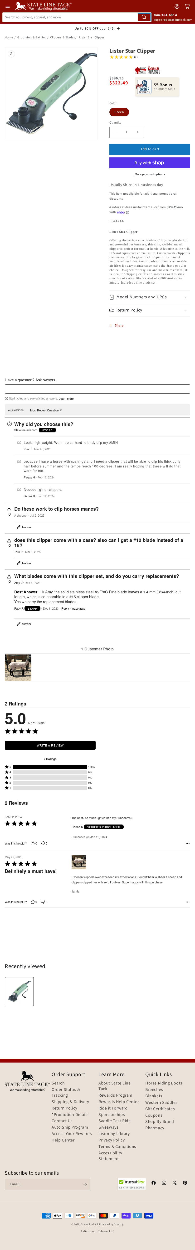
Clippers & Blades (62, 37)
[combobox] (76, 17)
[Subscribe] (85, 1184)
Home (9, 37)
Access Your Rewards (72, 1134)
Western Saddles (161, 1102)
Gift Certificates (160, 1109)
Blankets (153, 1096)
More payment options (150, 174)
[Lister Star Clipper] (19, 992)
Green (119, 112)
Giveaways (108, 1127)
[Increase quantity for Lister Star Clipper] (137, 132)
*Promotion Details (70, 1115)
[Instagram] (164, 1183)
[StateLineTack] (43, 6)
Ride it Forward (113, 1108)
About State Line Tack (114, 1086)
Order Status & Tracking (66, 1092)
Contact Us (62, 1121)
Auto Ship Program (70, 1127)
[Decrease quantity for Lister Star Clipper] (115, 132)
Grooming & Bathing (32, 37)
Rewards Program (115, 1095)
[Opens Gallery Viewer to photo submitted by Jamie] (18, 667)
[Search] (144, 17)
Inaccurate (78, 608)
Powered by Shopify (111, 1224)
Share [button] (119, 325)
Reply (65, 608)
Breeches (154, 1090)
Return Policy (64, 1108)
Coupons (153, 1115)
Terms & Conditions (117, 1147)
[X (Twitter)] (174, 1183)
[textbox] (97, 389)
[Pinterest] (185, 1183)
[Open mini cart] (187, 6)
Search (58, 1083)
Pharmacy (154, 1128)
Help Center (63, 1140)
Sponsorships (111, 1115)
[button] (149, 297)
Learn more (66, 398)
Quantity (115, 122)
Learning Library (114, 1134)
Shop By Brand (159, 1122)
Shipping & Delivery (70, 1102)
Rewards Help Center (118, 1102)
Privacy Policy (111, 1140)
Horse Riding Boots (163, 1083)
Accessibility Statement (110, 1156)
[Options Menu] (187, 843)
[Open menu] (7, 6)
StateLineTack (90, 1224)
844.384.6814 (165, 15)
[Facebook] (153, 1183)
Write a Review (50, 745)
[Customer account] (177, 6)
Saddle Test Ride (114, 1121)
